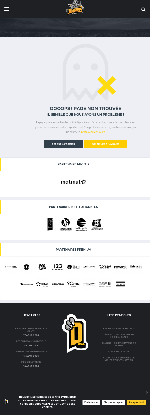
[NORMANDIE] (97, 224)
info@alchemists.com (93, 132)
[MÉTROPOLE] (81, 224)
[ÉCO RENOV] (42, 267)
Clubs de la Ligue (118, 351)
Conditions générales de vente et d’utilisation (118, 358)
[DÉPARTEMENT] (65, 224)
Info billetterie (31, 362)
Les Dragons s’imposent (31, 341)
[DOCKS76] (120, 284)
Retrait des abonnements (31, 351)
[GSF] (104, 284)
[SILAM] (73, 267)
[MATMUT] (73, 182)
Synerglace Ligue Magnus (119, 328)
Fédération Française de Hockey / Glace (119, 335)
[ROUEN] (50, 224)
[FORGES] (89, 284)
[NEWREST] (120, 267)
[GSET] (104, 267)
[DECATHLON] (58, 284)
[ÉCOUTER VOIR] (89, 267)
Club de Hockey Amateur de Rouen (119, 344)
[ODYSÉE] (136, 267)
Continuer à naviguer (105, 144)
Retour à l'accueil (63, 144)
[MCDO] (26, 267)
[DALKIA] (42, 284)
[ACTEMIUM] (26, 284)
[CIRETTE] (73, 284)
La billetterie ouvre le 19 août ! (31, 329)
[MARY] (11, 267)
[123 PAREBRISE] (58, 267)
